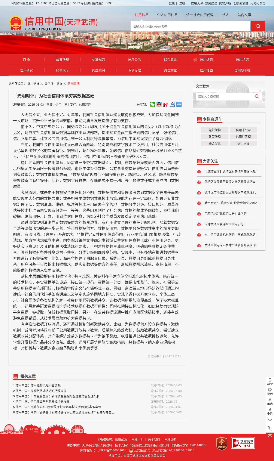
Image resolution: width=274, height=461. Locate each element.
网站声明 (225, 3)
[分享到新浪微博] (165, 104)
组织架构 (215, 130)
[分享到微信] (152, 104)
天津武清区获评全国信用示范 (224, 224)
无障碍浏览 (257, 3)
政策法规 (62, 59)
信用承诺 (242, 59)
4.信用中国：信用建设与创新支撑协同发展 (97, 401)
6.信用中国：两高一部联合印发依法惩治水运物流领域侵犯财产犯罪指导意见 (97, 412)
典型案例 (98, 70)
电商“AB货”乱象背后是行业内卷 (225, 213)
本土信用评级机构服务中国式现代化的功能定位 (232, 234)
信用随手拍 (242, 70)
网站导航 (170, 439)
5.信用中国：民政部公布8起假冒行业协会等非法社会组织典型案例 (97, 407)
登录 (173, 3)
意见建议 (211, 3)
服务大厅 (62, 70)
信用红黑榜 (243, 136)
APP (270, 384)
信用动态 (206, 59)
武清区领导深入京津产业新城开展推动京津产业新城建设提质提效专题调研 (232, 245)
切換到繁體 (240, 3)
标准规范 (98, 59)
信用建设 (33, 83)
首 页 (26, 59)
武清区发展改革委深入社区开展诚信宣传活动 (232, 181)
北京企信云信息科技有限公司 (149, 445)
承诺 (270, 404)
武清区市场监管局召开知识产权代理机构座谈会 (232, 192)
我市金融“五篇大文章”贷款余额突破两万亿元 (232, 203)
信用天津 (197, 3)
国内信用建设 (54, 83)
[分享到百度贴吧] (172, 104)
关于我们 (154, 439)
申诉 (270, 413)
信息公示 (134, 59)
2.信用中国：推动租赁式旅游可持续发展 (97, 391)
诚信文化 (170, 70)
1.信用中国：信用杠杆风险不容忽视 (97, 385)
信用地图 (206, 70)
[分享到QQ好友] (159, 104)
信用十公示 (243, 130)
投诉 (270, 394)
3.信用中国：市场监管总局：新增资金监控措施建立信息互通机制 (97, 396)
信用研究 (26, 70)
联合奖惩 (170, 59)
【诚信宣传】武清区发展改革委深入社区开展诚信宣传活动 (232, 171)
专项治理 (134, 70)
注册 (182, 3)
